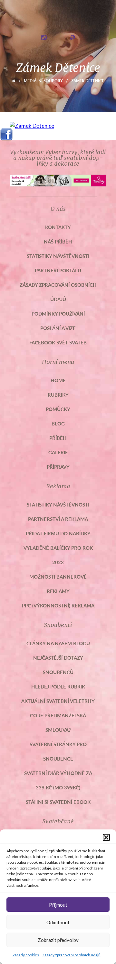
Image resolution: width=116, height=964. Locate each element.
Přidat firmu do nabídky (58, 533)
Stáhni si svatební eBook (58, 801)
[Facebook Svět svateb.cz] (6, 132)
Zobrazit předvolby (58, 940)
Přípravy (58, 466)
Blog (58, 423)
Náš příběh (58, 241)
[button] (106, 837)
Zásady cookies (26, 954)
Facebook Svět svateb (58, 342)
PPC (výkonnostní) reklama (58, 605)
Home (58, 380)
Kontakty (58, 227)
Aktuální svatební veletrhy (58, 700)
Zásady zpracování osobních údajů (71, 954)
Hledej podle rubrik (58, 686)
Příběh (58, 437)
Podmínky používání (58, 313)
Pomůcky (58, 409)
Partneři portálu (58, 270)
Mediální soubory (43, 81)
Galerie (58, 452)
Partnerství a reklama (58, 518)
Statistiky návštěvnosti (58, 255)
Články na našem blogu (58, 643)
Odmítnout (58, 922)
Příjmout (58, 905)
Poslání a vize (58, 328)
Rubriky (58, 394)
